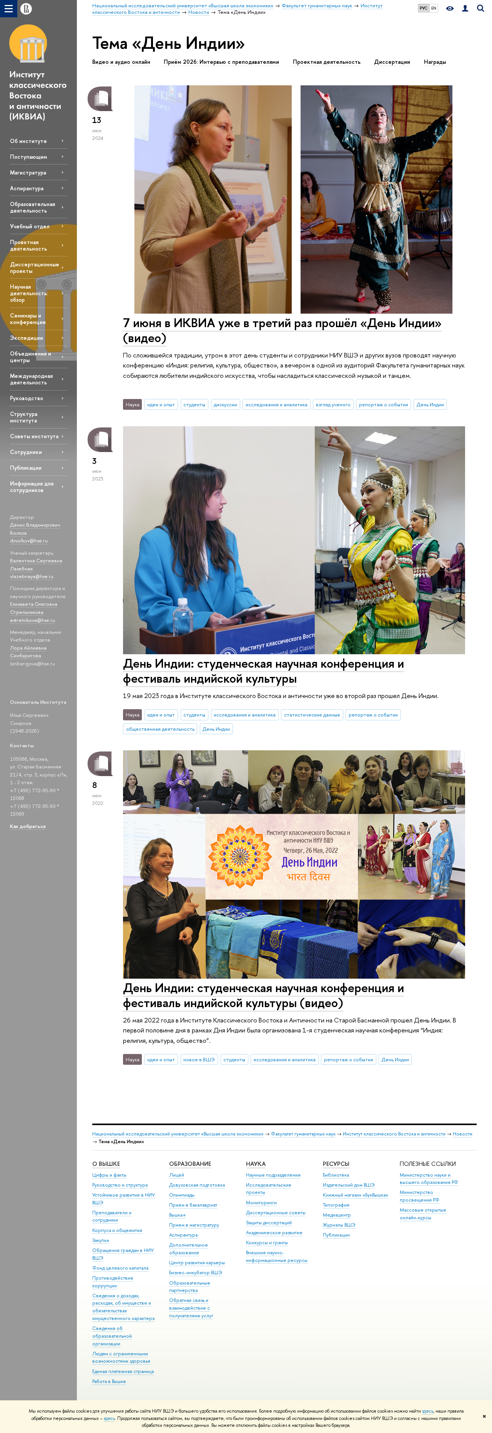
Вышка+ (177, 1215)
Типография (336, 1205)
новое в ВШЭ (199, 1059)
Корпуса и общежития (117, 1230)
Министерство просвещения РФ (419, 1196)
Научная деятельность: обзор (29, 293)
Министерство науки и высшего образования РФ (429, 1179)
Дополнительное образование (188, 1249)
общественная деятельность (160, 728)
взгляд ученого (333, 404)
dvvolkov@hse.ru (29, 540)
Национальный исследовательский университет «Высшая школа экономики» (178, 1133)
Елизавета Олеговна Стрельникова (33, 607)
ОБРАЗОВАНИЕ (190, 1164)
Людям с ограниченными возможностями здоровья (121, 1357)
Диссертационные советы (276, 1212)
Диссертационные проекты (34, 267)
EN (433, 8)
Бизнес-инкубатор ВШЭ (195, 1272)
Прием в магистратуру (194, 1225)
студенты (194, 404)
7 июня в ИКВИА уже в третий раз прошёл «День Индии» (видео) (282, 330)
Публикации (26, 467)
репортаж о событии (383, 404)
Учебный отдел (30, 226)
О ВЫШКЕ (106, 1164)
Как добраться (28, 826)
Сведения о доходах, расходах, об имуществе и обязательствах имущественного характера (123, 1307)
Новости (462, 1133)
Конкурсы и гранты (267, 1242)
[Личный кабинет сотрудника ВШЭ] (465, 8)
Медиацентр (337, 1215)
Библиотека (336, 1175)
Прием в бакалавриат (193, 1205)
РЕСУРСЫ (336, 1164)
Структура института (23, 417)
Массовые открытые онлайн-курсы (423, 1214)
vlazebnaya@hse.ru (31, 576)
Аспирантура (26, 188)
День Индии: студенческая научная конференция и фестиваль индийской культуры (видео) (263, 995)
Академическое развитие (274, 1232)
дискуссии (225, 404)
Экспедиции (26, 337)
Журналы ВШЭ (339, 1225)
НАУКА (256, 1164)
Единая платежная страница (123, 1371)
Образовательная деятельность (32, 207)
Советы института (34, 436)
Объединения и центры (30, 357)
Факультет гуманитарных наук (303, 1133)
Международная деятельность (31, 379)
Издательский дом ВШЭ (349, 1185)
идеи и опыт (161, 404)
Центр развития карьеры (197, 1262)
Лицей (176, 1175)
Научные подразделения (273, 1175)
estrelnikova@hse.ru (32, 620)
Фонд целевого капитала (120, 1268)
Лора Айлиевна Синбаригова (28, 651)
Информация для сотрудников (31, 487)
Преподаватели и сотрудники (111, 1216)
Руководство (26, 398)
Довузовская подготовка (197, 1185)
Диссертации (392, 62)
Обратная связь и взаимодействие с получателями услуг (191, 1308)
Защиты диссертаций (269, 1222)
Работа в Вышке (109, 1381)
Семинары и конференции (28, 319)
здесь (427, 1411)
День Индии (430, 404)
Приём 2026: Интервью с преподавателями (221, 62)
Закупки (100, 1240)
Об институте (28, 141)
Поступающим (28, 156)
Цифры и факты (109, 1175)
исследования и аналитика (277, 404)
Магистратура (28, 172)
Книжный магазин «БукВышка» (355, 1195)
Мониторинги (261, 1202)
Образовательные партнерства (189, 1287)
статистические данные (312, 714)
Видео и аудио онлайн (121, 62)
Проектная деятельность (28, 245)
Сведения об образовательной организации (112, 1336)
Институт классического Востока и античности (394, 1133)
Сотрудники (26, 452)
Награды (435, 62)
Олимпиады (181, 1195)
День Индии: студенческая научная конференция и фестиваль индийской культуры (263, 671)
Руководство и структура (120, 1185)
